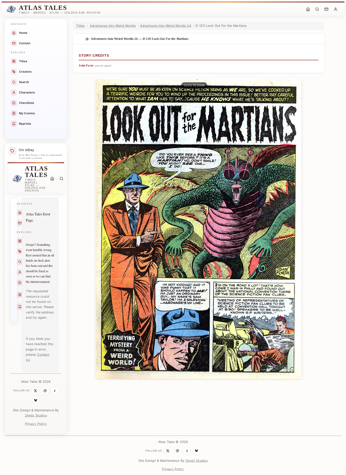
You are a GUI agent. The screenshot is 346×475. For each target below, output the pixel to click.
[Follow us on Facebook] (55, 391)
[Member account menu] (336, 9)
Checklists (26, 102)
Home (23, 32)
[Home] (308, 9)
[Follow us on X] (35, 391)
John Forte (86, 65)
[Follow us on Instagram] (45, 391)
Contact (24, 43)
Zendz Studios (36, 415)
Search (24, 82)
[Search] (317, 9)
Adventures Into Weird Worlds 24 (165, 26)
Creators (25, 71)
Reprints (25, 123)
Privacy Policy (36, 424)
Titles (23, 61)
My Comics (27, 113)
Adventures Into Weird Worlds (113, 26)
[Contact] (326, 9)
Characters (27, 92)
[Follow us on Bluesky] (36, 400)
